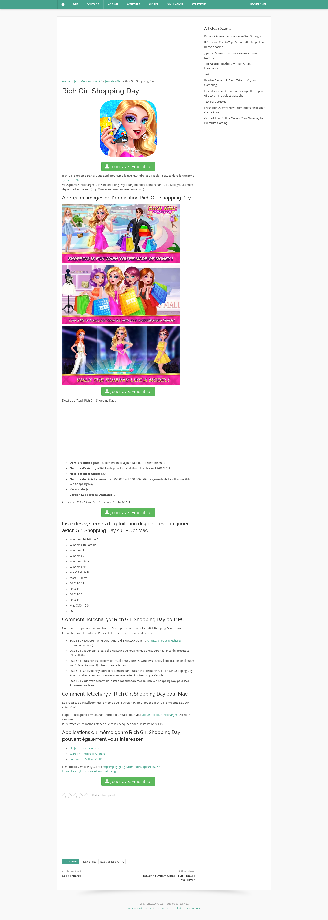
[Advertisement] (128, 49)
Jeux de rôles (113, 81)
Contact (93, 4)
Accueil (66, 81)
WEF (75, 4)
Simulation (175, 4)
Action (113, 4)
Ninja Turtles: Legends (84, 748)
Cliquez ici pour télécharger (165, 640)
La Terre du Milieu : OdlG (86, 759)
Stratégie (199, 4)
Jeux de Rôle (72, 180)
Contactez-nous (191, 908)
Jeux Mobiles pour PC (88, 81)
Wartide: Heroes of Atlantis (87, 753)
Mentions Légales (138, 908)
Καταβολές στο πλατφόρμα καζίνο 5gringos (233, 36)
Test (206, 74)
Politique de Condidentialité (165, 908)
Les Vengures (71, 875)
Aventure (133, 4)
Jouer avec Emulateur (131, 166)
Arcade (153, 4)
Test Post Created (215, 101)
